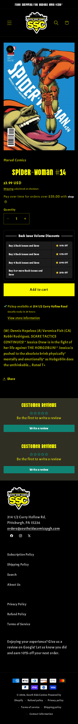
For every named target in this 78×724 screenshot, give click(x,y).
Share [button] (11, 379)
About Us (13, 585)
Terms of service (30, 707)
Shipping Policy (18, 564)
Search (12, 575)
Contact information (41, 713)
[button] (9, 23)
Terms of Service (18, 624)
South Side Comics (36, 694)
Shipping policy (52, 707)
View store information (24, 318)
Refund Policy (16, 614)
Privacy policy (56, 700)
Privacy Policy (16, 604)
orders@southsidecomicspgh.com (33, 528)
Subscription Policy (20, 555)
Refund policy (35, 700)
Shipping (9, 188)
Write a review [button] (39, 428)
